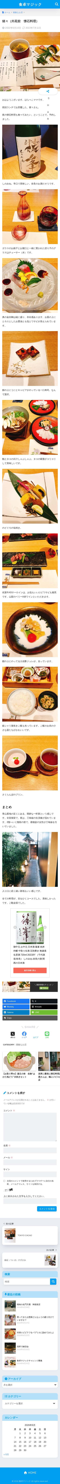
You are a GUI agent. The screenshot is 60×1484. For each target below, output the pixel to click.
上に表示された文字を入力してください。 (24, 1196)
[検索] (53, 1282)
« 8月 (6, 1454)
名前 (7, 1145)
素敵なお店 (21, 1044)
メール (8, 1157)
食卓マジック (30, 4)
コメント (9, 1110)
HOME (31, 1472)
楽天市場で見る (30, 970)
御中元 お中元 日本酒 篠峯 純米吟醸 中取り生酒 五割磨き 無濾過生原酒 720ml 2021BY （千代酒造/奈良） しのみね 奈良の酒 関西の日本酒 (29, 955)
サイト (6, 1169)
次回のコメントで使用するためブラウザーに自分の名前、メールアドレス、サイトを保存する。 (30, 1182)
